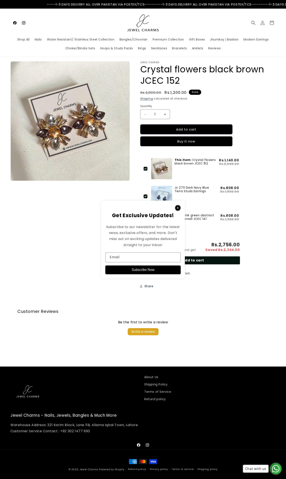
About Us (151, 377)
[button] (253, 22)
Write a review (143, 331)
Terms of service (182, 469)
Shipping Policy (156, 384)
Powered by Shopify (111, 469)
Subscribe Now (143, 269)
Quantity (146, 106)
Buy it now (186, 141)
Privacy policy (159, 469)
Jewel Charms (89, 469)
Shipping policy (207, 469)
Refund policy (155, 399)
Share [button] (148, 286)
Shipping (146, 98)
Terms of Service (157, 392)
